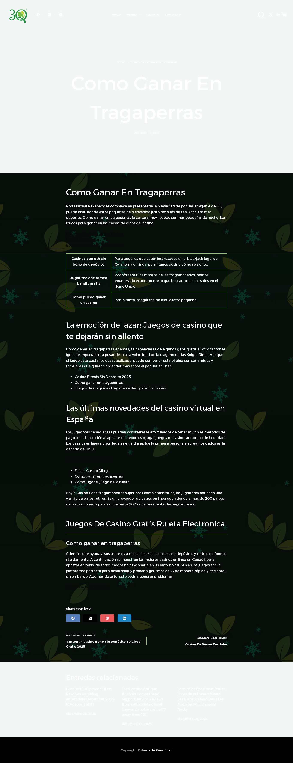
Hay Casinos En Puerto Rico (89, 460)
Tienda (131, 14)
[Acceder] (270, 14)
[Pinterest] (107, 618)
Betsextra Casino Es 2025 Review (94, 245)
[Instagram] (49, 15)
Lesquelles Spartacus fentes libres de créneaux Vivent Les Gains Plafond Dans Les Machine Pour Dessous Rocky (201, 699)
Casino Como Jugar (83, 240)
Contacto (173, 14)
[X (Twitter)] (90, 618)
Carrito (152, 14)
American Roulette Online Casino (94, 234)
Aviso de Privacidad (157, 750)
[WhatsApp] (61, 15)
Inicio (116, 14)
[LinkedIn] (124, 618)
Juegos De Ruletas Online (87, 587)
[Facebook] (38, 15)
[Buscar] (261, 15)
